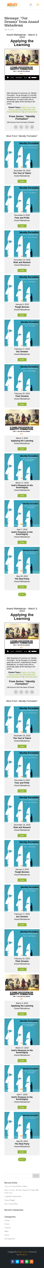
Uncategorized (9, 1239)
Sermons (7, 1227)
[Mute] (29, 77)
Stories (6, 1235)
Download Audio (31, 112)
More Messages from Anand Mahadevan (21, 110)
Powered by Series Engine (22, 601)
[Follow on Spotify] (27, 1261)
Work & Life (13, 109)
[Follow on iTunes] (31, 1261)
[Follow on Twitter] (17, 1261)
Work (33, 107)
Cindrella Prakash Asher (12, 1196)
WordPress (23, 1255)
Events (6, 1224)
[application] (22, 77)
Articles (7, 1220)
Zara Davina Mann (11, 1204)
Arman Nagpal (9, 1200)
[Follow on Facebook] (13, 1261)
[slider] (19, 77)
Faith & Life (26, 107)
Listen (22, 181)
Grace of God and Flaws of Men (15, 1186)
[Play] (8, 77)
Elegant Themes (23, 1252)
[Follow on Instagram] (22, 1261)
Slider (6, 1231)
